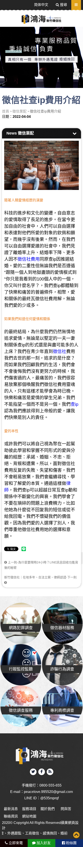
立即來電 (15, 843)
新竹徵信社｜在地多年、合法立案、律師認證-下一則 (40, 577)
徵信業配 (19, 111)
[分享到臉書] (41, 772)
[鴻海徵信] (42, 19)
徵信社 (59, 351)
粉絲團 (71, 843)
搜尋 (63, 5)
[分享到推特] (33, 772)
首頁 (5, 111)
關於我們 (48, 809)
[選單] (76, 5)
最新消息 (11, 809)
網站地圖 (29, 816)
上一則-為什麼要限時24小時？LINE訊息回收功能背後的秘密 (41, 565)
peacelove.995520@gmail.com (48, 792)
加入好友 (43, 843)
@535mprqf (49, 798)
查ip (74, 404)
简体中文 (41, 5)
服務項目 (29, 809)
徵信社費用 (28, 259)
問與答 (66, 809)
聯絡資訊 (11, 816)
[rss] (50, 772)
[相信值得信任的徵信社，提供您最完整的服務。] (41, 55)
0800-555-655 (50, 785)
